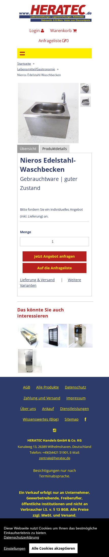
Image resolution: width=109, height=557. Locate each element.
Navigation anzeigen (22, 53)
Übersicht (28, 148)
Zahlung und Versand (42, 398)
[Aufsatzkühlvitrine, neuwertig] (30, 346)
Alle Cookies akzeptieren (53, 548)
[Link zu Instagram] (54, 430)
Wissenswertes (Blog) (41, 419)
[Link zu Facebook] (85, 419)
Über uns (28, 408)
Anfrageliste (54, 40)
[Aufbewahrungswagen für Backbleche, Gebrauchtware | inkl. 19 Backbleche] (30, 371)
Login (35, 30)
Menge (25, 232)
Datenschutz (75, 387)
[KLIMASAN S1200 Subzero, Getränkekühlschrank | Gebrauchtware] (55, 346)
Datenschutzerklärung (21, 537)
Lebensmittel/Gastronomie (36, 69)
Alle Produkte (47, 387)
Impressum (76, 398)
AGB (26, 387)
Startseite (24, 63)
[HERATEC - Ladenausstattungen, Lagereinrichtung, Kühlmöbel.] (55, 20)
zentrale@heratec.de (54, 458)
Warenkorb (61, 30)
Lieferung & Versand (37, 279)
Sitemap (72, 419)
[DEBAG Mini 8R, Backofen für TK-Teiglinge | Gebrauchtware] (81, 346)
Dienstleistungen (74, 408)
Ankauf (48, 408)
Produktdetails (54, 148)
